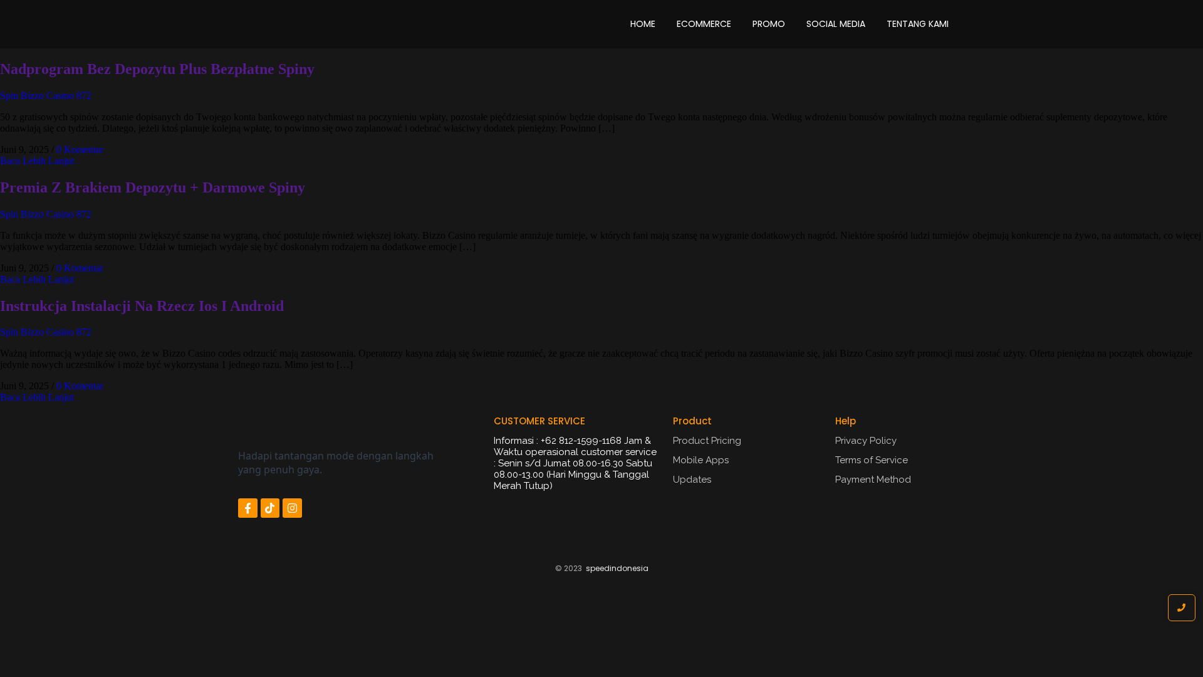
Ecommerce (704, 24)
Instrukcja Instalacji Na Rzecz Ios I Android (142, 306)
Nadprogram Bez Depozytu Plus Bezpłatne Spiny (157, 69)
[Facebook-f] (248, 508)
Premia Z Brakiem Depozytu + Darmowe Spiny (152, 187)
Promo (769, 24)
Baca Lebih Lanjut (37, 160)
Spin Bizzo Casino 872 (45, 95)
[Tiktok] (270, 508)
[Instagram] (292, 508)
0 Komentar (79, 149)
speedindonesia (617, 568)
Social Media (835, 24)
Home (642, 24)
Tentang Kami (918, 24)
